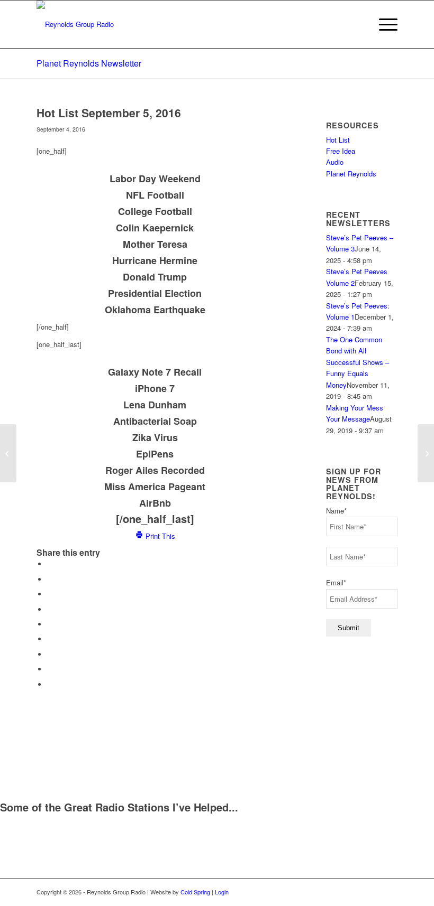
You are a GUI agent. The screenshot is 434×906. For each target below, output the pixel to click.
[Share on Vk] (49, 654)
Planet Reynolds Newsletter (89, 63)
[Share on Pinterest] (49, 609)
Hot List (338, 140)
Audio (334, 162)
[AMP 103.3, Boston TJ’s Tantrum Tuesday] (8, 453)
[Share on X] (49, 579)
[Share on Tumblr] (49, 639)
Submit (348, 628)
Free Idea (340, 151)
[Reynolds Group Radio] (75, 24)
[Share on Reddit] (49, 669)
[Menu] (382, 24)
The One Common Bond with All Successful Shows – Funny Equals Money (357, 362)
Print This (159, 536)
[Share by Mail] (49, 684)
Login (222, 892)
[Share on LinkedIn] (49, 624)
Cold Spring (195, 892)
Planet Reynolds (351, 174)
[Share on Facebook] (49, 564)
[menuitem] (382, 24)
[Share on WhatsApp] (49, 594)
